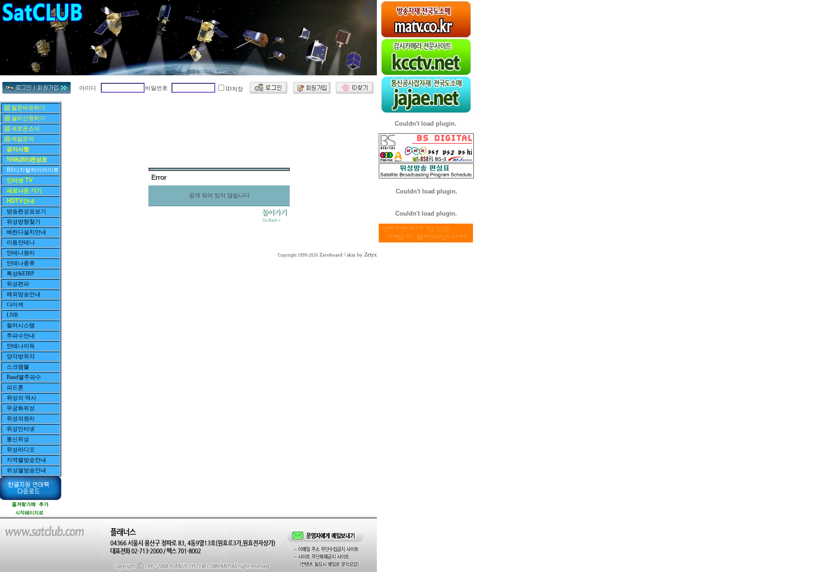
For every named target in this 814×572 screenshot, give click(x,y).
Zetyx (370, 254)
